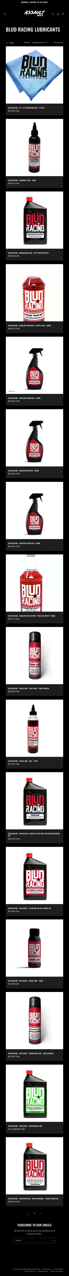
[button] (4, 13)
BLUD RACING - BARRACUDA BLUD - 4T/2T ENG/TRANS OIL (28, 253)
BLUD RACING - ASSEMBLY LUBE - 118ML (22, 180)
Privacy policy (58, 1269)
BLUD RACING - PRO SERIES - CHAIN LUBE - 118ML (25, 981)
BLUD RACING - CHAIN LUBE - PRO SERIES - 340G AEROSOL (28, 688)
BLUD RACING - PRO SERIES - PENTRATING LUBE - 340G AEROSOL (31, 1053)
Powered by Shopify (33, 1269)
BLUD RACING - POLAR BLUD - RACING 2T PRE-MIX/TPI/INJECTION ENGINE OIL (34, 835)
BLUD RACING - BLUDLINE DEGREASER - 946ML (24, 398)
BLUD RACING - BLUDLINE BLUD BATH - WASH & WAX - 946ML (29, 325)
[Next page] (40, 1213)
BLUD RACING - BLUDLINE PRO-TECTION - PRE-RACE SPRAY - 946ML (31, 616)
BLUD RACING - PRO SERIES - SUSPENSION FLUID (25, 1126)
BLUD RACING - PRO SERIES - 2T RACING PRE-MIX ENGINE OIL (29, 908)
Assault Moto (23, 1269)
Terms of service (30, 1271)
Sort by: (27, 42)
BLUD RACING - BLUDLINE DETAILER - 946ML (23, 471)
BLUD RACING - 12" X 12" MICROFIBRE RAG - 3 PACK (26, 108)
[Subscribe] (52, 1240)
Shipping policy (43, 1271)
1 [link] (28, 1213)
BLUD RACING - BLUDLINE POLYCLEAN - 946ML (24, 543)
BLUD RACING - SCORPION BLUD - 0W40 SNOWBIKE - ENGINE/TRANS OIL (33, 1199)
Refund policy (47, 1269)
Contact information (56, 1271)
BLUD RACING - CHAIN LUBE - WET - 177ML (23, 761)
